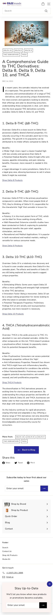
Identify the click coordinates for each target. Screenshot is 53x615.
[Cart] (43, 4)
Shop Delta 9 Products (12, 245)
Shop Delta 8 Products (12, 180)
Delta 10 (8, 50)
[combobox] (26, 11)
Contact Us (7, 551)
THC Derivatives (11, 55)
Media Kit (6, 559)
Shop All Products (9, 555)
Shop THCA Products (11, 382)
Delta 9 (28, 50)
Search (5, 547)
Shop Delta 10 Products (13, 314)
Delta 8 (18, 50)
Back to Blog (28, 449)
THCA (24, 55)
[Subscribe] (43, 605)
